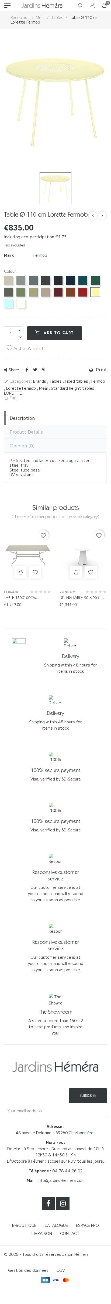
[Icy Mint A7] (8, 303)
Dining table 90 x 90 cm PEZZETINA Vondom (81, 598)
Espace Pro (87, 1225)
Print (101, 369)
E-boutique (24, 1225)
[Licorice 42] (58, 280)
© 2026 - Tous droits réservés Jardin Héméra (46, 1254)
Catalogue (56, 1225)
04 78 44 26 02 (67, 1170)
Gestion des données (28, 1270)
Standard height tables (73, 388)
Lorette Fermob (21, 388)
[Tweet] (35, 369)
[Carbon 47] (45, 280)
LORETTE (13, 393)
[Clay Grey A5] (8, 280)
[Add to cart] (20, 572)
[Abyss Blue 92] (70, 280)
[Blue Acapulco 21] (82, 280)
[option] (55, 102)
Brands (40, 381)
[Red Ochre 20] (70, 292)
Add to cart (58, 332)
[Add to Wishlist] (35, 572)
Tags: (12, 397)
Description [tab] (22, 418)
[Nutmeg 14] (45, 292)
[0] (104, 5)
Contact (70, 1233)
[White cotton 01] (20, 303)
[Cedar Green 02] (95, 280)
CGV (61, 1270)
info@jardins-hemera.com (61, 1180)
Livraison (42, 1233)
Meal (44, 388)
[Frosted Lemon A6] (95, 292)
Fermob (40, 255)
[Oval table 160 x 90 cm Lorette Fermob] (102, 215)
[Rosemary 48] (8, 292)
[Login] (92, 5)
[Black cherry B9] (58, 292)
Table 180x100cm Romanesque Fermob (24, 598)
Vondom (67, 592)
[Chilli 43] (82, 292)
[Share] (27, 369)
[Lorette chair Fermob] (93, 215)
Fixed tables (77, 381)
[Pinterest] (43, 369)
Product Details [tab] (26, 431)
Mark (9, 255)
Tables (56, 381)
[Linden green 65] (33, 292)
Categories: (18, 381)
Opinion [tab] (22, 445)
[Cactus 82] (20, 292)
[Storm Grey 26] (33, 280)
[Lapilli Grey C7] (20, 280)
